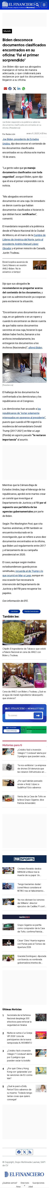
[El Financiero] (18, 4)
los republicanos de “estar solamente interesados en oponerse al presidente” (23, 413)
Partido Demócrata (31, 611)
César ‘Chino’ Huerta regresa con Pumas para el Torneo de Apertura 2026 (31, 944)
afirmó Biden (35, 347)
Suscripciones (38, 1183)
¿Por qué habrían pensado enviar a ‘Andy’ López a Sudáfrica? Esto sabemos (29, 784)
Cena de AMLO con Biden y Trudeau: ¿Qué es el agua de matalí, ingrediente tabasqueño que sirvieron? (24, 695)
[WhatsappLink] (24, 729)
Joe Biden (14, 611)
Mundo (7, 31)
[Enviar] (38, 715)
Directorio (25, 1183)
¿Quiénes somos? (9, 1183)
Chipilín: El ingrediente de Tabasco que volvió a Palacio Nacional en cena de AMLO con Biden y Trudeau (24, 652)
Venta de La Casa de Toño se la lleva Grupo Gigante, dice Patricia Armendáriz (31, 800)
